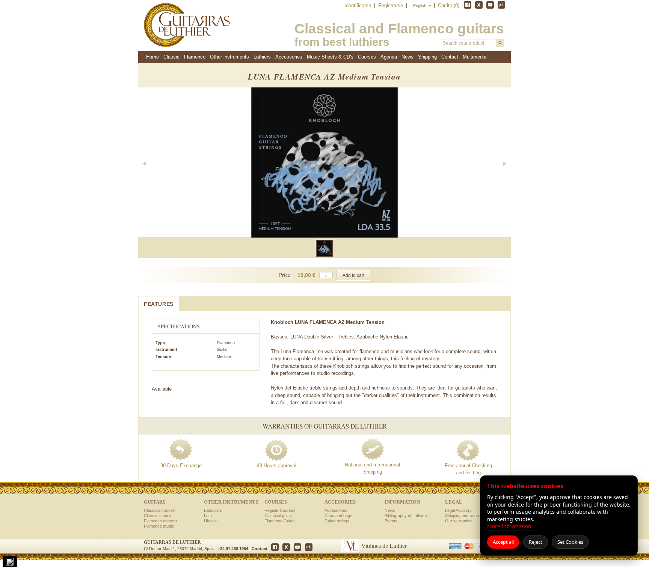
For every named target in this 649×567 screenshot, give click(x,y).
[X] (479, 5)
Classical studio (158, 515)
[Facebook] (467, 5)
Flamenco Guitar (279, 521)
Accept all (503, 541)
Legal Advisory (458, 510)
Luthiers (262, 57)
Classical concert (159, 510)
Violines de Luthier (384, 546)
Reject (535, 541)
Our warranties (458, 521)
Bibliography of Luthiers (406, 515)
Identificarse (358, 5)
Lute (208, 515)
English (420, 5)
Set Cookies (570, 541)
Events (391, 521)
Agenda (388, 57)
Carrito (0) (448, 5)
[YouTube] (490, 5)
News (407, 57)
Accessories (335, 510)
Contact (259, 548)
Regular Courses (280, 510)
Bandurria (213, 510)
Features (159, 304)
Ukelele (210, 521)
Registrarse (391, 5)
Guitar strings (336, 521)
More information (509, 526)
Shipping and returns (464, 515)
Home (152, 57)
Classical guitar (278, 515)
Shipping (427, 57)
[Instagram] (501, 5)
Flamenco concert (160, 521)
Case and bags (338, 515)
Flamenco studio (159, 526)
